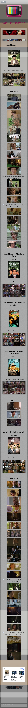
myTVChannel (14, 23)
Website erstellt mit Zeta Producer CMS (15, 705)
